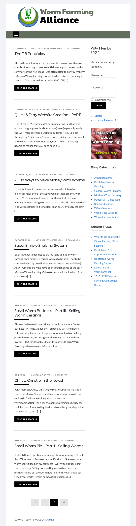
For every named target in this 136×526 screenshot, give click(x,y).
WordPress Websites (48, 109)
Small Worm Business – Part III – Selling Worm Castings (47, 313)
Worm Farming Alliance (107, 216)
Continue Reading (26, 88)
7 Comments (73, 240)
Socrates (49, 520)
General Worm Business (49, 174)
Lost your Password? (104, 120)
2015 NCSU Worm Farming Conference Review (105, 281)
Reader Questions (104, 203)
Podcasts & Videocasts (107, 199)
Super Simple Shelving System (40, 245)
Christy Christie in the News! (38, 380)
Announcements (40, 375)
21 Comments (68, 305)
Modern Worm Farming (50, 48)
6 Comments (70, 109)
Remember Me (102, 99)
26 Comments (73, 174)
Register (97, 115)
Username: (97, 75)
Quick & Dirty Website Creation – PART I (48, 115)
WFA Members (103, 208)
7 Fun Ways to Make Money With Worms (49, 180)
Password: (97, 87)
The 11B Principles (29, 54)
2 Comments (73, 48)
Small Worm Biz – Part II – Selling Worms (48, 446)
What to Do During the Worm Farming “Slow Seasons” (107, 241)
